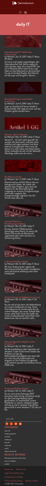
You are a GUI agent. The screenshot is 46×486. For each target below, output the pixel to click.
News (37, 56)
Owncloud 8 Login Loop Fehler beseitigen (19, 100)
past (6, 448)
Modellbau (7, 440)
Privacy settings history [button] (13, 481)
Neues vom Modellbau (10, 461)
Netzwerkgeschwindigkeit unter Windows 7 (20, 342)
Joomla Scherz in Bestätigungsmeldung (15, 222)
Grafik (6, 437)
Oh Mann (8, 58)
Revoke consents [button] (31, 481)
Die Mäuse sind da (13, 177)
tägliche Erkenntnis (10, 451)
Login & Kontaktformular (14, 473)
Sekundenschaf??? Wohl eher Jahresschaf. (18, 53)
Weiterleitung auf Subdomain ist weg (22, 297)
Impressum (9, 469)
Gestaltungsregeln (9, 434)
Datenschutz (21, 469)
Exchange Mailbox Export (16, 388)
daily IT (31, 56)
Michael (10, 56)
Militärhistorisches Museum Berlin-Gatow (15, 458)
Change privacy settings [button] (14, 477)
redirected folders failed (16, 261)
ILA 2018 (7, 464)
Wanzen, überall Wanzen (16, 134)
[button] (6, 423)
